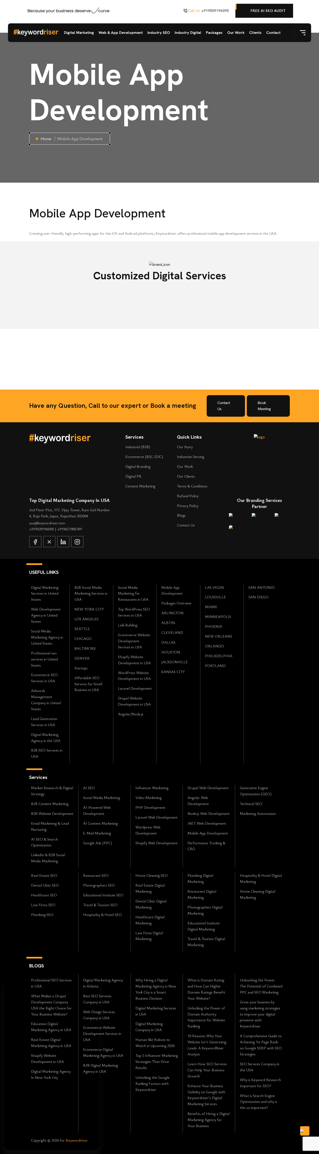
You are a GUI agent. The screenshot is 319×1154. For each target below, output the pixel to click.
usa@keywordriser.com (47, 523)
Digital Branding (137, 466)
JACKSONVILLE (174, 661)
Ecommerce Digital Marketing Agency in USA (103, 1052)
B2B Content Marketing (49, 803)
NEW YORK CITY (89, 609)
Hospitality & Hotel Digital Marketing (261, 878)
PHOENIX (213, 626)
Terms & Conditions (192, 486)
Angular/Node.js (130, 714)
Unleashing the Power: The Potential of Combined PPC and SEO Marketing (261, 986)
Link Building (127, 625)
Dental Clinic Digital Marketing (151, 904)
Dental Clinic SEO (45, 885)
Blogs (181, 515)
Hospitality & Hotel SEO (102, 914)
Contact (273, 32)
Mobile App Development (172, 590)
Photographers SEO (99, 885)
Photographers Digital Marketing (205, 910)
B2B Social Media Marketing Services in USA (90, 593)
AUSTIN (168, 622)
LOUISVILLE (215, 597)
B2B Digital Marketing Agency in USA (100, 1068)
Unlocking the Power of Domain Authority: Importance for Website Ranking (206, 1017)
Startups (81, 668)
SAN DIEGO (258, 597)
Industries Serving (190, 456)
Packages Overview (176, 603)
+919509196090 (215, 10)
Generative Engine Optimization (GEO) (256, 790)
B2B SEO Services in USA (46, 753)
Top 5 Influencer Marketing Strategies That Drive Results (156, 1061)
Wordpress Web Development (147, 830)
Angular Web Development (198, 800)
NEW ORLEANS (218, 636)
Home (46, 138)
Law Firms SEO (43, 904)
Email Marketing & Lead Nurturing (50, 826)
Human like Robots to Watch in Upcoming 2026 (155, 1042)
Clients (255, 32)
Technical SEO (251, 803)
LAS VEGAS (214, 587)
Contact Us (186, 525)
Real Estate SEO (44, 875)
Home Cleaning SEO (151, 875)
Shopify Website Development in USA (134, 659)
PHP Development (150, 807)
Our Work (236, 32)
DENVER (82, 658)
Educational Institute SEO (103, 895)
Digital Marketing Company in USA (149, 1026)
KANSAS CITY (173, 671)
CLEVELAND (172, 632)
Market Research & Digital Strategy (52, 790)
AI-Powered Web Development (97, 810)
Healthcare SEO (44, 895)
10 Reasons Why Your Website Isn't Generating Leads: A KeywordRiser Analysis (207, 1045)
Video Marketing (148, 797)
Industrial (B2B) (137, 446)
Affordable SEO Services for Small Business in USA (88, 683)
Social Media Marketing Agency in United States (47, 637)
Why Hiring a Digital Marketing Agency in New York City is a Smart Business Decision (155, 989)
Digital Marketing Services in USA (155, 1011)
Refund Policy (187, 495)
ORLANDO (214, 646)
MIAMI (211, 606)
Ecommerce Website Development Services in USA (134, 641)
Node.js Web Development (209, 813)
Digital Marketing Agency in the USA (45, 737)
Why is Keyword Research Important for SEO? (260, 1082)
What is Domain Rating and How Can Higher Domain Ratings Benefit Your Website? (206, 989)
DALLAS (168, 642)
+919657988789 (69, 529)
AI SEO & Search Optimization (44, 842)
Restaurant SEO (96, 875)
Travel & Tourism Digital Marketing (206, 941)
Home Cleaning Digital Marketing (257, 894)
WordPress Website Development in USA (134, 675)
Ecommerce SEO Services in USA (44, 677)
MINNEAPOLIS (218, 616)
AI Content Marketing (100, 823)
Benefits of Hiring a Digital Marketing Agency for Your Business (209, 1119)
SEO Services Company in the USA (259, 1066)
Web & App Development (121, 32)
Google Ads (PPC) (97, 842)
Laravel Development (135, 688)
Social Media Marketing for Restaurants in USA (133, 593)
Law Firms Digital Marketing (149, 935)
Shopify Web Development (156, 842)
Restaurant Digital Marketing (202, 894)
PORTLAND (215, 665)
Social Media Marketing (101, 797)
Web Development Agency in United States (45, 615)
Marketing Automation (258, 813)
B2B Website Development (52, 813)
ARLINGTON (172, 612)
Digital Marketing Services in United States (44, 593)
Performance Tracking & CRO (206, 846)
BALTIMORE (85, 648)
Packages (214, 32)
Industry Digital (188, 32)
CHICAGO (83, 638)
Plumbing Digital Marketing (200, 878)
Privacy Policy (187, 505)
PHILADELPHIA (218, 655)
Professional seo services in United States (44, 659)
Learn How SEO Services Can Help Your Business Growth (207, 1070)
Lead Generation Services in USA (44, 721)
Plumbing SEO (42, 914)
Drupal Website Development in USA (134, 701)
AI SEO (89, 787)
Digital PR (133, 476)
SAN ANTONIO (261, 587)
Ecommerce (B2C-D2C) (144, 456)
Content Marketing (140, 486)
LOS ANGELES (86, 618)
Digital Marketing (79, 32)
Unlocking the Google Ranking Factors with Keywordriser (152, 1083)
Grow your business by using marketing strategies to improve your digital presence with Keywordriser (260, 1014)
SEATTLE (82, 628)
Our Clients (186, 476)
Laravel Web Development (156, 817)
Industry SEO (158, 32)
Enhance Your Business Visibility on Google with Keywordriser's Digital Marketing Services (206, 1095)
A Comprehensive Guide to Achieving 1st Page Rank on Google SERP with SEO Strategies (261, 1045)
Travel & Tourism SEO (100, 904)
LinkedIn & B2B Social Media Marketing (48, 857)
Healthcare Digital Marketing (150, 920)
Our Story (185, 446)
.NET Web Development (207, 823)
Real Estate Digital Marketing (150, 888)
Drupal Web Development (208, 787)
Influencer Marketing (151, 787)
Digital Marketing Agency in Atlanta (103, 983)
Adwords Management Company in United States (46, 699)
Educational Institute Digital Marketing (204, 926)
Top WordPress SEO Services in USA (134, 612)
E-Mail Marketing (97, 833)
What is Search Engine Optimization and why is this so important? (258, 1101)
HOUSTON (170, 652)
